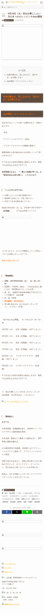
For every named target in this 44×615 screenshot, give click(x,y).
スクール (37, 493)
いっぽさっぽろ (27, 493)
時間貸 (19, 502)
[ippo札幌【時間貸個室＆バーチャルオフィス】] (22, 2)
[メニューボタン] (2, 2)
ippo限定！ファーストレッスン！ (20, 81)
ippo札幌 (12, 493)
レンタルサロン (33, 496)
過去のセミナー (8, 20)
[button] (7, 512)
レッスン (24, 496)
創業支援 (5, 502)
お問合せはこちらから (12, 604)
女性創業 (12, 502)
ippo (6, 493)
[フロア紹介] (7, 568)
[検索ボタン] (41, 2)
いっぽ (19, 493)
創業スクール (26, 499)
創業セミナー (36, 499)
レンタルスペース (8, 499)
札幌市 (30, 502)
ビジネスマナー (15, 496)
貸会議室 (37, 502)
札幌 (25, 502)
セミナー (5, 496)
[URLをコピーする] (37, 512)
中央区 (17, 499)
